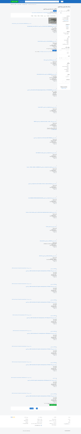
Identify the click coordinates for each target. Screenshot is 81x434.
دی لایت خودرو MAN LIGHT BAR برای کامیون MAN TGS (48, 255)
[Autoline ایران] (67, 1)
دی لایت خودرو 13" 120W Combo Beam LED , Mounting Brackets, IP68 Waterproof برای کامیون (42, 333)
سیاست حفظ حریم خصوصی (52, 420)
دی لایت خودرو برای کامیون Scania (51, 226)
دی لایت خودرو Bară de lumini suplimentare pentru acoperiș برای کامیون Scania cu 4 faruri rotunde (41, 212)
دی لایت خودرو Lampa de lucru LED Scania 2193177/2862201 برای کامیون (45, 137)
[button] (56, 32)
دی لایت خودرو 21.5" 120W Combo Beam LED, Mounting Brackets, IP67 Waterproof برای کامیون (42, 317)
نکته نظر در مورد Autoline (53, 423)
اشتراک (54, 50)
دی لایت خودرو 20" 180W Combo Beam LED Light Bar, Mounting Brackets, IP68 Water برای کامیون (41, 270)
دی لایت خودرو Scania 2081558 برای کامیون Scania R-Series (47, 41)
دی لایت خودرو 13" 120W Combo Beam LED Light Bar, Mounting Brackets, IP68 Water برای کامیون (41, 302)
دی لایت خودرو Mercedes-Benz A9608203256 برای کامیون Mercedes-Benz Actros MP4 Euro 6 (42, 26)
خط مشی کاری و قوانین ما (46, 51)
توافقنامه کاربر (41, 51)
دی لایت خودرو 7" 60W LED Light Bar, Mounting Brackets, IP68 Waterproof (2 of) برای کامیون (42, 380)
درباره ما (69, 419)
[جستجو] (58, 1)
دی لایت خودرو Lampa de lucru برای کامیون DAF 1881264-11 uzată (46, 152)
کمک (69, 420)
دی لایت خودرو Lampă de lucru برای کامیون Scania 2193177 (47, 107)
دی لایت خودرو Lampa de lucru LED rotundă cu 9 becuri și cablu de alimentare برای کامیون (42, 183)
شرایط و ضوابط (54, 419)
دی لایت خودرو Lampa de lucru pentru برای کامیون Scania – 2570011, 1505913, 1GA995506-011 (42, 167)
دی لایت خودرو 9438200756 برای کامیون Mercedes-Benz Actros (47, 74)
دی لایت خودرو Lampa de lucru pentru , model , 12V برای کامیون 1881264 (45, 121)
